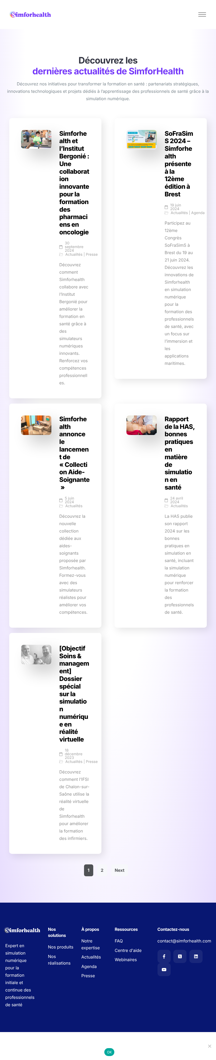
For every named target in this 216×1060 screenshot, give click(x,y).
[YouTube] (164, 969)
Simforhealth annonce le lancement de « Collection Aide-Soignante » (74, 453)
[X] (179, 956)
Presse (92, 254)
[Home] (30, 14)
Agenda (198, 213)
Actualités (73, 254)
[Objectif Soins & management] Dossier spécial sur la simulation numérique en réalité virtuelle (74, 694)
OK (109, 1052)
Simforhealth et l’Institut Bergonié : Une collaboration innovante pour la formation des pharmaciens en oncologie (74, 183)
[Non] (209, 1046)
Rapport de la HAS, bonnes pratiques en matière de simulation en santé (180, 453)
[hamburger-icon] (202, 14)
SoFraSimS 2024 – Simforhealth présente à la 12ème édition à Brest (179, 164)
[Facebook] (164, 956)
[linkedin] (196, 956)
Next (120, 870)
